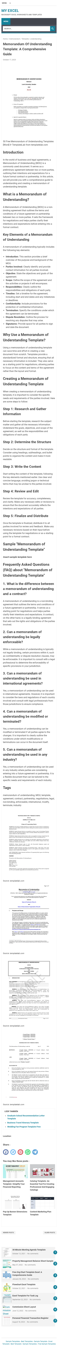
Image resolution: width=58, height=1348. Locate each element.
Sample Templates (13, 1341)
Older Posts (50, 1233)
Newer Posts (8, 1233)
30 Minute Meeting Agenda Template (29, 1250)
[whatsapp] (28, 1152)
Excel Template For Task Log (25, 1296)
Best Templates (27, 1341)
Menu (6, 21)
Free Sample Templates (47, 1344)
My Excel (10, 11)
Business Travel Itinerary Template (23, 1123)
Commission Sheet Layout (24, 1307)
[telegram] (35, 1152)
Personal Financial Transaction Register (30, 1318)
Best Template (16, 1344)
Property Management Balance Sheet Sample (32, 1261)
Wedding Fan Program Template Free (24, 1127)
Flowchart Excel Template (23, 1284)
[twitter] (13, 1152)
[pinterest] (20, 1152)
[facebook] (6, 1152)
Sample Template (40, 1341)
